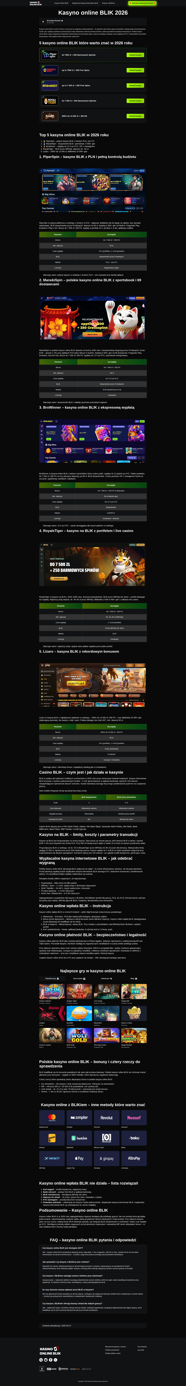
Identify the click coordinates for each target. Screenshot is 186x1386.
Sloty (132, 978)
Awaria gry (105, 978)
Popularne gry (50, 978)
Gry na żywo (77, 978)
